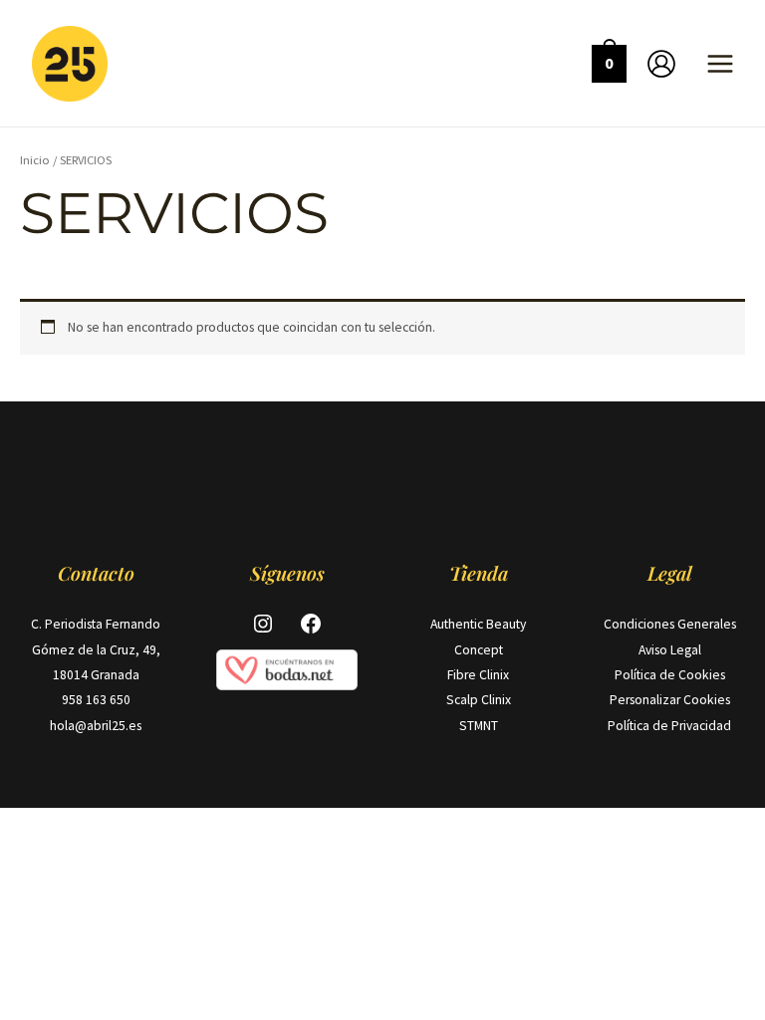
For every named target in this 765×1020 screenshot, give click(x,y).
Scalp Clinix (478, 699)
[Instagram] (263, 624)
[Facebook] (311, 624)
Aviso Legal (669, 649)
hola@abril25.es (95, 725)
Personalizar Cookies (670, 699)
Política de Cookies (670, 674)
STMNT (478, 725)
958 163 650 (96, 699)
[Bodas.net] (287, 668)
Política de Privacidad (669, 725)
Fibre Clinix (478, 674)
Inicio (35, 159)
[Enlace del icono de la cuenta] (661, 64)
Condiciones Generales (670, 624)
